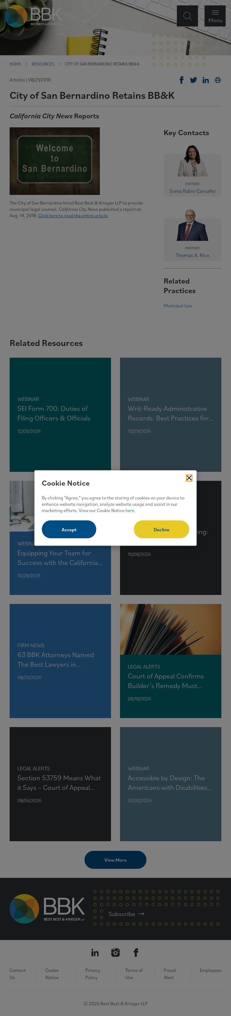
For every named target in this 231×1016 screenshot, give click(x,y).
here (129, 510)
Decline (161, 529)
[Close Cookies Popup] (189, 478)
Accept (69, 529)
